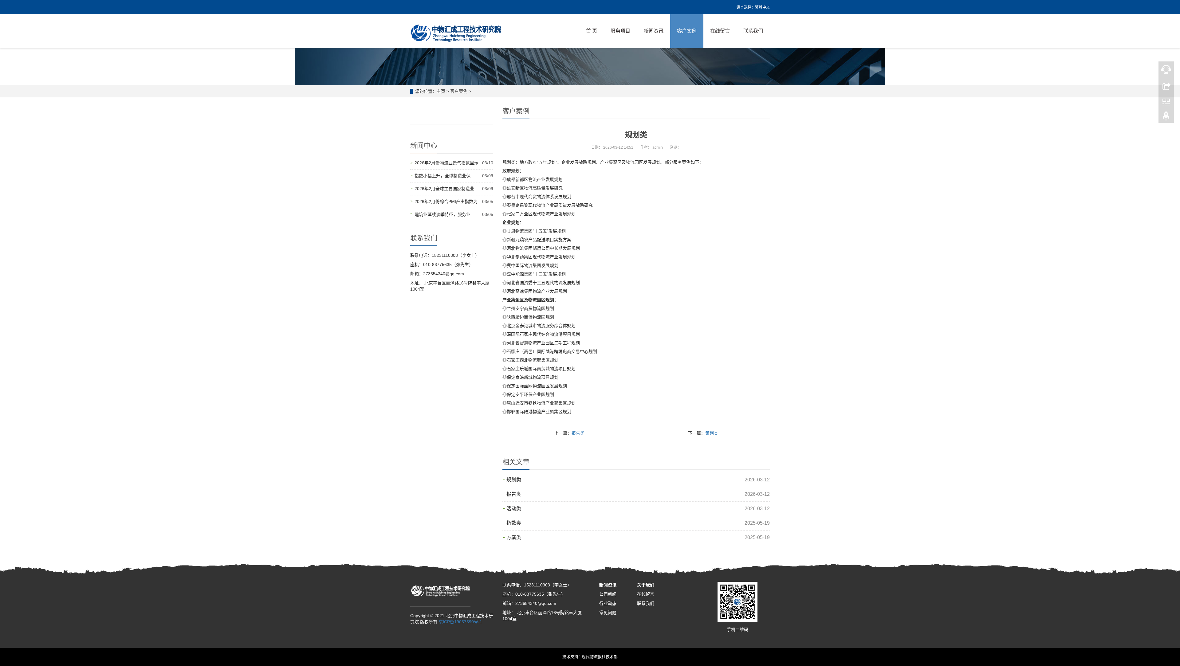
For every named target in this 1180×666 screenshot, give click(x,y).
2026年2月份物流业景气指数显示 (446, 162)
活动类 (513, 508)
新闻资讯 (653, 30)
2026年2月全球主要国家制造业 (444, 188)
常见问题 (607, 612)
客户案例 (687, 30)
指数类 (513, 523)
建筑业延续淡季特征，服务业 (442, 214)
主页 (441, 91)
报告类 (578, 433)
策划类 (711, 433)
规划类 (513, 479)
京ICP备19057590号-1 (460, 621)
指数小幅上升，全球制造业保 (442, 175)
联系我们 (753, 30)
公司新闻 (607, 594)
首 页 (591, 30)
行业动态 (607, 603)
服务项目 (620, 30)
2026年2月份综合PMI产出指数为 (446, 201)
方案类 (513, 537)
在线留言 (720, 30)
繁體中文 (762, 7)
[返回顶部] (1166, 117)
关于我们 (645, 584)
